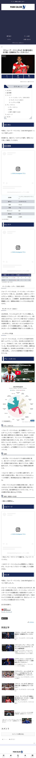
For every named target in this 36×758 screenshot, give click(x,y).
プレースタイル (11, 105)
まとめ (8, 117)
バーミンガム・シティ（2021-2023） (20, 97)
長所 (10, 109)
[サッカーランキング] (6, 609)
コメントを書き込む (18, 734)
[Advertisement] (18, 23)
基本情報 (9, 93)
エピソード (10, 114)
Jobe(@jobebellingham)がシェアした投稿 (18, 192)
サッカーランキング (6, 612)
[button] (29, 76)
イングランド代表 (15, 102)
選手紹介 (5, 618)
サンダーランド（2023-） (17, 100)
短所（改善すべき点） (15, 112)
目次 (15, 86)
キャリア (9, 95)
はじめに (9, 90)
